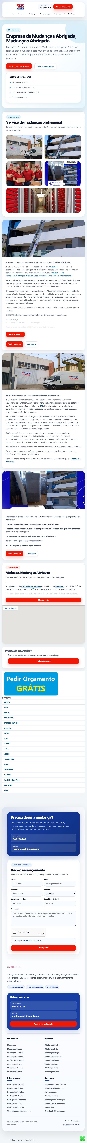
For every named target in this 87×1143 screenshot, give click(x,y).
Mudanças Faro (51, 1064)
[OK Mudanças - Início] (25, 6)
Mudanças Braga (52, 1053)
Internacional (59, 14)
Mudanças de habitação (55, 1100)
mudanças (54, 267)
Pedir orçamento (14, 344)
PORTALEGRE (9, 759)
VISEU (6, 790)
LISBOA (6, 754)
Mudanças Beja (51, 1049)
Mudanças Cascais (15, 1068)
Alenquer (59, 586)
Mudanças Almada (15, 1056)
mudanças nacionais (48, 276)
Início (13, 14)
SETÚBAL (7, 775)
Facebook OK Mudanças (55, 1111)
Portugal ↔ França (15, 1088)
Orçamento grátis (63, 7)
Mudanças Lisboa (14, 1049)
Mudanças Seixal (14, 1064)
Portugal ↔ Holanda (15, 1096)
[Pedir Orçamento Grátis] (43, 684)
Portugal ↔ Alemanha (16, 1100)
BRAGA (6, 713)
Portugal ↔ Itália (14, 1103)
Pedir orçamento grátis (19, 66)
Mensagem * (16, 909)
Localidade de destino (52, 899)
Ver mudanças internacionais (19, 1111)
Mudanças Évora (52, 1060)
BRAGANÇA (8, 718)
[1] (33, 589)
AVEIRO (7, 702)
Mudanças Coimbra (53, 1056)
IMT (41, 406)
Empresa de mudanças (54, 1088)
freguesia (25, 586)
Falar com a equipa (45, 66)
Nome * (14, 879)
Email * (47, 879)
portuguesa (35, 586)
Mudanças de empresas (55, 1103)
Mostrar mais (15, 334)
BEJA (6, 707)
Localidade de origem (19, 899)
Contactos (72, 14)
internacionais (66, 276)
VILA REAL (8, 785)
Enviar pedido (43, 948)
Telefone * (15, 889)
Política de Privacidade (33, 941)
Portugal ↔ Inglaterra (16, 1107)
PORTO (6, 764)
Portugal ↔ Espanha (15, 1084)
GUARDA (7, 744)
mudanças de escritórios (27, 276)
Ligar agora (31, 344)
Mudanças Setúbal (15, 1053)
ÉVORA (6, 733)
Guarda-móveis (51, 1096)
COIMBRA (7, 728)
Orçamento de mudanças (55, 1084)
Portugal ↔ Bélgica (15, 1092)
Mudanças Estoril (14, 1072)
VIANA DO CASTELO (12, 780)
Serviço (47, 889)
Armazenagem (45, 14)
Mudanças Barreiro (15, 1060)
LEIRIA (6, 749)
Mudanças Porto (52, 1068)
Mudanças (33, 14)
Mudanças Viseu (52, 1072)
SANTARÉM (8, 770)
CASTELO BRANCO (11, 723)
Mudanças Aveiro (52, 1045)
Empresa (21, 14)
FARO (6, 738)
